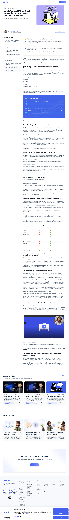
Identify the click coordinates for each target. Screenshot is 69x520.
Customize (60, 513)
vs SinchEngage (38, 492)
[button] (44, 326)
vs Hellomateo (38, 488)
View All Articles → (62, 375)
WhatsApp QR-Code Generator (46, 487)
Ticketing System (22, 505)
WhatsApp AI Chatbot (21, 494)
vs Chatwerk (38, 489)
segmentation (55, 210)
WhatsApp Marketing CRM (21, 482)
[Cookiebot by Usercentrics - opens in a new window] (7, 518)
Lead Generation (30, 481)
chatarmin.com (30, 120)
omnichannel (35, 210)
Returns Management (29, 493)
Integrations (46, 485)
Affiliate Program (63, 484)
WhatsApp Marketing (48, 311)
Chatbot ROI (46, 489)
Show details (16, 516)
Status (53, 481)
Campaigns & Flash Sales (29, 485)
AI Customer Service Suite (21, 484)
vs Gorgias (37, 484)
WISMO (28, 491)
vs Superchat (38, 485)
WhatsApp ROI (46, 490)
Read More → (63, 414)
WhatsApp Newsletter (21, 489)
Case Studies (46, 484)
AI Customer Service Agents (21, 501)
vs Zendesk (37, 481)
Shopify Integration (21, 499)
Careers (61, 485)
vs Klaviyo (37, 493)
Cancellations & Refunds (29, 495)
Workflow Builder (22, 504)
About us (61, 481)
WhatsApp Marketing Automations (21, 491)
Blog (5, 8)
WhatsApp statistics (33, 255)
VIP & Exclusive (29, 488)
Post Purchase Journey (29, 487)
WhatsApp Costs (22, 497)
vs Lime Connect (38, 490)
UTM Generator (46, 491)
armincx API (54, 484)
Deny (61, 517)
